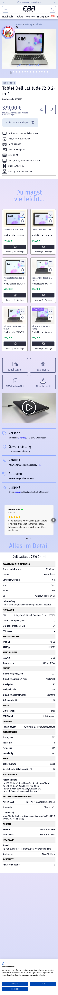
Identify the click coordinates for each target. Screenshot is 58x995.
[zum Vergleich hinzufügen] (41, 109)
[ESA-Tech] (29, 9)
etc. (39, 465)
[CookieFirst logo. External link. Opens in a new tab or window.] (3, 963)
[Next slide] (55, 2)
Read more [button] (13, 530)
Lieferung (22, 438)
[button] (11, 72)
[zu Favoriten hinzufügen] (51, 109)
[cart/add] (15, 247)
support (17, 492)
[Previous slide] (2, 2)
